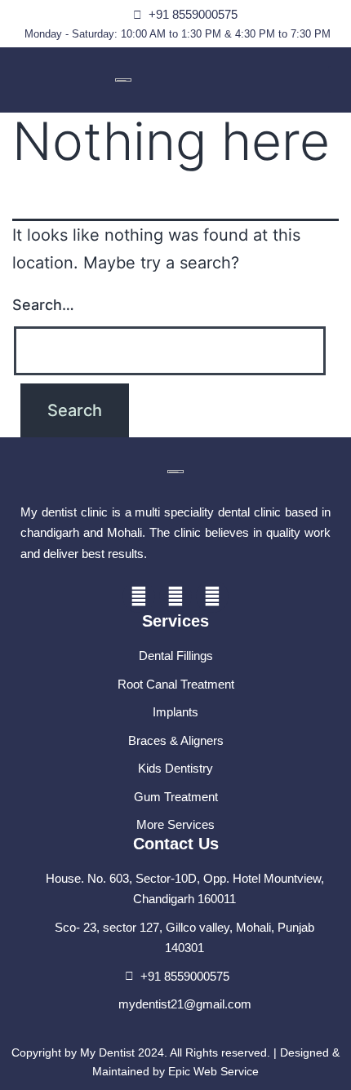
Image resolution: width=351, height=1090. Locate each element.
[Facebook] (138, 596)
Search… (43, 304)
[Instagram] (212, 596)
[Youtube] (175, 596)
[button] (339, 79)
